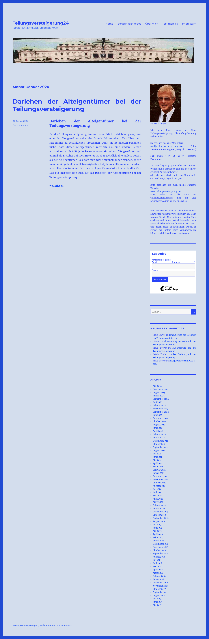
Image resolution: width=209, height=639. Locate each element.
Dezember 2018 (160, 544)
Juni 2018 (157, 563)
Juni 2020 (157, 492)
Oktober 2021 (159, 444)
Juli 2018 (157, 560)
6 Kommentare (20, 125)
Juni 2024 (157, 402)
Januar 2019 (158, 540)
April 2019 (158, 534)
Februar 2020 (159, 505)
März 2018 (158, 573)
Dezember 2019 (160, 511)
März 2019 (158, 537)
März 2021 (158, 466)
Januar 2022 (159, 437)
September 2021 (160, 447)
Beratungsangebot (129, 23)
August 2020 (159, 486)
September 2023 (161, 412)
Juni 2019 (157, 528)
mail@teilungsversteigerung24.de (167, 146)
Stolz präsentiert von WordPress (56, 625)
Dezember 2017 (160, 582)
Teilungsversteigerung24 (41, 23)
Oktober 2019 (159, 515)
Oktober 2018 (159, 550)
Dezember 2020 (160, 476)
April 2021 (158, 463)
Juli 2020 (157, 489)
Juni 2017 (157, 602)
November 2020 (160, 479)
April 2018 (158, 569)
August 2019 (159, 521)
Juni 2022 (157, 428)
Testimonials (170, 23)
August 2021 (159, 450)
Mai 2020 (157, 495)
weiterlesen (56, 185)
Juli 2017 (157, 598)
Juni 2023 (157, 415)
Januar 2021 (158, 473)
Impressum (189, 23)
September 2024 (161, 399)
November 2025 (160, 389)
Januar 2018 (158, 579)
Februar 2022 (159, 434)
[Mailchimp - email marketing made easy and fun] (169, 291)
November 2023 (160, 408)
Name (155, 270)
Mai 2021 (157, 460)
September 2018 (160, 553)
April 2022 (158, 431)
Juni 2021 (157, 457)
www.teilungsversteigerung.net (165, 191)
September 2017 (160, 592)
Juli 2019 (157, 524)
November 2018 (160, 547)
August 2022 (159, 424)
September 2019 (161, 518)
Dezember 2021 (160, 441)
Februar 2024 (159, 405)
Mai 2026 (157, 386)
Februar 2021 (159, 470)
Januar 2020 (159, 508)
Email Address (173, 262)
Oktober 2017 (159, 589)
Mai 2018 (157, 566)
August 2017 (159, 595)
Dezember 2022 (160, 418)
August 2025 (159, 392)
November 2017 (160, 586)
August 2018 (159, 557)
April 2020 (158, 499)
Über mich (151, 23)
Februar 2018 (159, 576)
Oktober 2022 (159, 421)
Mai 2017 (157, 605)
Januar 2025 (159, 395)
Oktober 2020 (159, 482)
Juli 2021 (157, 453)
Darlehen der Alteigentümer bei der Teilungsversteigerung (77, 105)
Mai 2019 (157, 531)
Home (109, 23)
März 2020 (158, 502)
